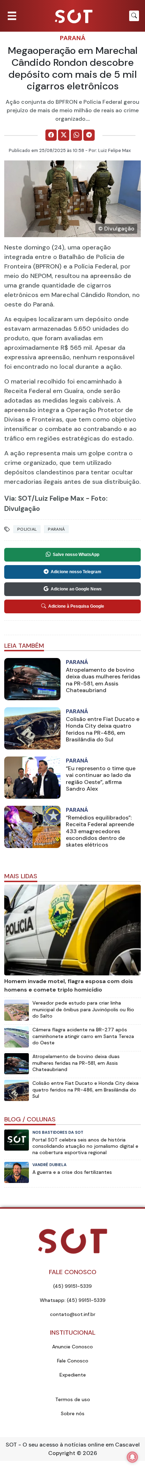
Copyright (61, 1453)
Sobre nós (72, 1413)
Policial (27, 529)
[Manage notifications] (132, 1457)
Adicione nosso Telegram (76, 571)
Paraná (73, 38)
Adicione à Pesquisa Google (76, 606)
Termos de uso (72, 1399)
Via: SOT (18, 498)
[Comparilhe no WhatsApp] (76, 135)
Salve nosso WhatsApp (76, 554)
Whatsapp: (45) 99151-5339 (73, 1300)
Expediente (72, 1375)
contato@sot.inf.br (72, 1314)
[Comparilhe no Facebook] (51, 135)
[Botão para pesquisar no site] (134, 16)
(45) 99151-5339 (72, 1286)
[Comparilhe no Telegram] (89, 135)
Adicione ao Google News (76, 589)
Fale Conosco (72, 1361)
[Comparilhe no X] (63, 135)
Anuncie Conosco (72, 1346)
